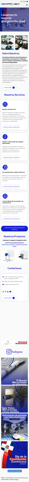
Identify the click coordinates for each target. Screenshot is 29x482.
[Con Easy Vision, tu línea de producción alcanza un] (14, 399)
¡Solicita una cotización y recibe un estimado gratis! (14, 245)
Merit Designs (15, 479)
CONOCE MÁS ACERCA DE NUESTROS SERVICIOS (14, 228)
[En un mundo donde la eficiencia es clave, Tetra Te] (14, 426)
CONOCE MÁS (8, 87)
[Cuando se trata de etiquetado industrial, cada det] (14, 371)
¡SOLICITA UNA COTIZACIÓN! (11, 127)
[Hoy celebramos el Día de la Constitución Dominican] (14, 454)
